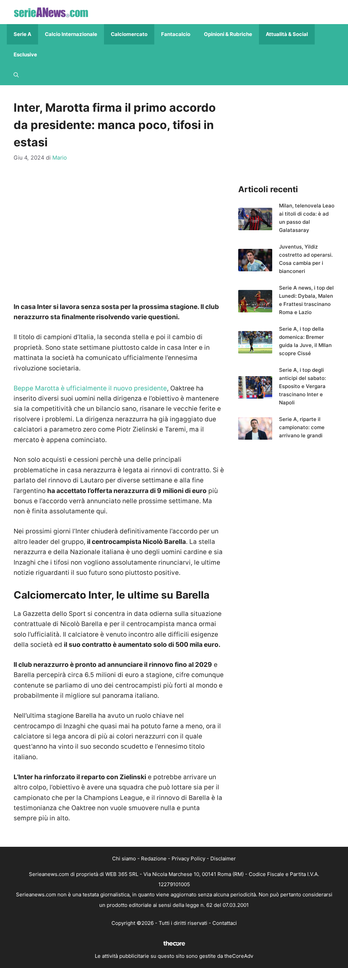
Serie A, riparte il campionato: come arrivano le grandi (302, 427)
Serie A (22, 34)
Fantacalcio (175, 34)
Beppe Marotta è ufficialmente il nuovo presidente (90, 388)
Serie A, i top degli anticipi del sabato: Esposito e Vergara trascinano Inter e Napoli (302, 386)
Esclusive (25, 54)
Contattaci (224, 923)
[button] (16, 75)
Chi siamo (124, 858)
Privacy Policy (188, 858)
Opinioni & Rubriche (228, 34)
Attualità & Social (287, 34)
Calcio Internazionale (71, 34)
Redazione (154, 858)
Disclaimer (223, 858)
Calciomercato (129, 34)
